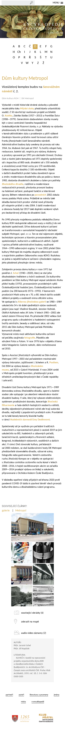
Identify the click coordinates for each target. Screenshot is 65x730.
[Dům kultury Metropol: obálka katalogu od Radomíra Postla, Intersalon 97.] (43, 552)
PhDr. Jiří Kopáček (21, 649)
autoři (21, 695)
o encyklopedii (38, 702)
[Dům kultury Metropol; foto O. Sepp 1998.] (21, 574)
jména (56, 695)
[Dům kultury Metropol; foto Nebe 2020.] (32, 527)
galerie (6, 510)
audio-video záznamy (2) (33, 633)
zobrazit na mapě (30, 622)
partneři (9, 695)
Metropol (21, 510)
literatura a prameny (39, 695)
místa (23, 702)
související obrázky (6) (32, 613)
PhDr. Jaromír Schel (22, 645)
